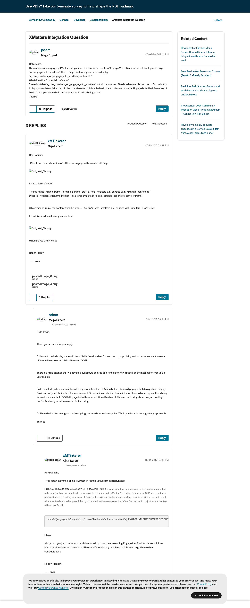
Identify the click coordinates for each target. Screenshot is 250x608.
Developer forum (99, 19)
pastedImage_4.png (44, 284)
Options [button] (217, 20)
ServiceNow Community (42, 19)
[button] (33, 109)
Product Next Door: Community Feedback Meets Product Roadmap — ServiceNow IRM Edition (200, 109)
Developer (79, 19)
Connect (64, 19)
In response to (64, 324)
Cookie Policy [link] (204, 584)
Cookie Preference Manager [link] (53, 587)
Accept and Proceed (206, 595)
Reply (162, 108)
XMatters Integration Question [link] (128, 19)
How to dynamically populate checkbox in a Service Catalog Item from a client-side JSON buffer (200, 129)
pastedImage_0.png (44, 276)
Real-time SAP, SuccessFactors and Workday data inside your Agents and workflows (200, 90)
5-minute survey (70, 6)
